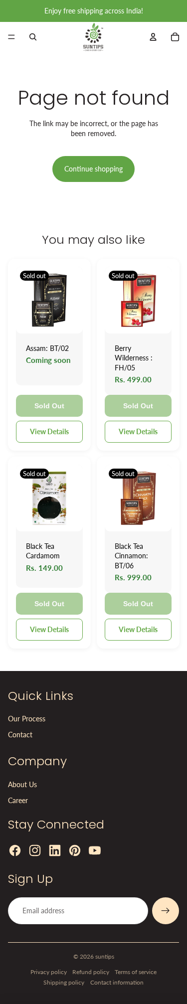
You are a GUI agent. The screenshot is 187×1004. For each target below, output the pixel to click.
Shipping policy (63, 982)
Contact (20, 734)
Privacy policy (48, 972)
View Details (49, 431)
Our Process (26, 718)
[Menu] (11, 36)
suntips (104, 956)
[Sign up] (165, 910)
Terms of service (136, 972)
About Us (22, 784)
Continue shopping (93, 169)
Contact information (117, 982)
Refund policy (90, 972)
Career (18, 800)
